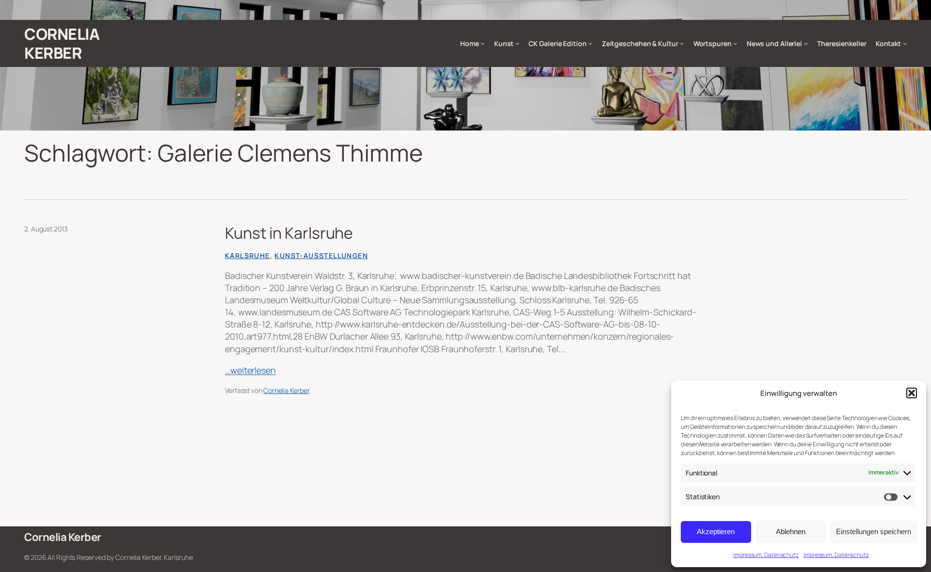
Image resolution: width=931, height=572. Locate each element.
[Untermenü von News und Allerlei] (806, 43)
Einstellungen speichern (873, 531)
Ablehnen (790, 531)
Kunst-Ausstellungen (321, 255)
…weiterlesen (250, 370)
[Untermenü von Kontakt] (905, 43)
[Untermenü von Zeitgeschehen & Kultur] (682, 43)
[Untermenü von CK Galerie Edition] (590, 43)
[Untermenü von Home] (482, 43)
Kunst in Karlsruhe (289, 233)
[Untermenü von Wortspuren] (735, 43)
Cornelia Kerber (61, 43)
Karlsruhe (247, 255)
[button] (911, 393)
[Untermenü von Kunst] (517, 43)
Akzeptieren (716, 531)
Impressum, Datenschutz (766, 555)
